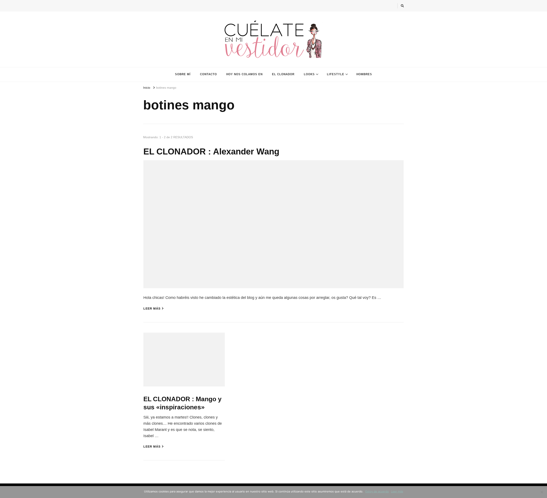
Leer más (151, 308)
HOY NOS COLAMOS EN (244, 74)
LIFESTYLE (335, 74)
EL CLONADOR (283, 74)
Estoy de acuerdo (377, 491)
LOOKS (309, 74)
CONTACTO (208, 74)
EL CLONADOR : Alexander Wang (211, 151)
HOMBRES (364, 74)
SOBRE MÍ (183, 74)
